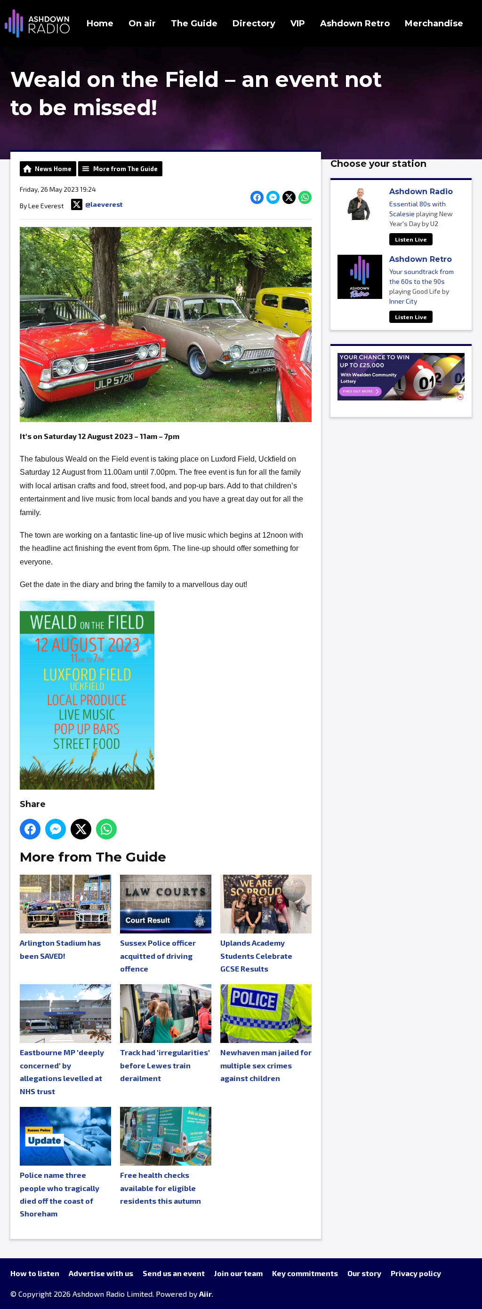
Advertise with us (101, 1273)
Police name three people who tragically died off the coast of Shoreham (59, 1194)
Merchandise (434, 23)
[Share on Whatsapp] (305, 197)
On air (142, 23)
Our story (364, 1273)
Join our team (238, 1273)
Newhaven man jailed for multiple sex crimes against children (266, 1065)
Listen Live (411, 239)
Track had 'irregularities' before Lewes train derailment (165, 1065)
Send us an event (174, 1273)
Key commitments (305, 1273)
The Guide (194, 23)
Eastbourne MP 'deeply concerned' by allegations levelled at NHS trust (62, 1071)
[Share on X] (289, 197)
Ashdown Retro (355, 23)
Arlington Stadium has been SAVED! (60, 949)
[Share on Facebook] (257, 197)
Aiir (205, 1293)
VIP (297, 23)
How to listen (34, 1273)
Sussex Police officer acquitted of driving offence (158, 955)
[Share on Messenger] (273, 197)
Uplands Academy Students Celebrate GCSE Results (256, 955)
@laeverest (103, 204)
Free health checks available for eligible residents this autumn (160, 1187)
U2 (434, 223)
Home (100, 23)
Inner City (403, 301)
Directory (254, 23)
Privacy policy (416, 1273)
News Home (53, 168)
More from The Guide (125, 168)
